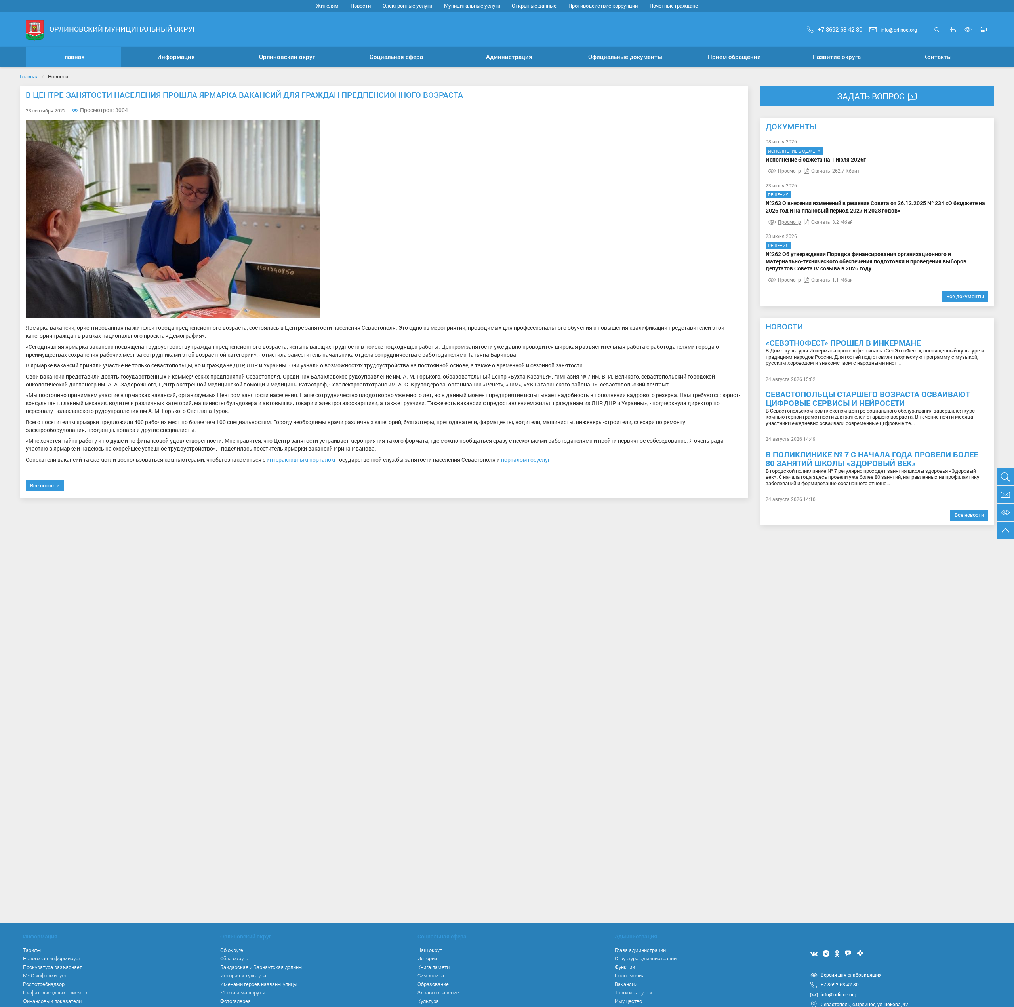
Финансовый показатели (52, 1001)
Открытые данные (534, 5)
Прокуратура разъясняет (52, 967)
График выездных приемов (55, 992)
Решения (778, 195)
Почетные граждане (674, 5)
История (427, 958)
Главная (29, 76)
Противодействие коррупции (603, 5)
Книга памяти (433, 967)
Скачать (820, 171)
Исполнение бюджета (794, 151)
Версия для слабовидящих (851, 974)
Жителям (327, 5)
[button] (176, 57)
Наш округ (429, 950)
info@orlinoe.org (899, 29)
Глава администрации (640, 950)
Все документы (965, 296)
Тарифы (32, 950)
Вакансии (626, 984)
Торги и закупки (633, 992)
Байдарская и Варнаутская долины (261, 967)
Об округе (231, 950)
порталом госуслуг (525, 459)
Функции (625, 967)
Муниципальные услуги (472, 5)
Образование (433, 984)
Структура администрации (646, 958)
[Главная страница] (35, 30)
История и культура (243, 975)
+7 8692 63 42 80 (840, 29)
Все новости (44, 485)
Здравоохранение (438, 992)
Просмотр (789, 171)
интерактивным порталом (301, 459)
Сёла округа (234, 958)
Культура (428, 1001)
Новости (361, 5)
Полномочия (629, 975)
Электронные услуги (407, 5)
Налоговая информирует (52, 958)
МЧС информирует (45, 975)
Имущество (628, 1001)
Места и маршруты (242, 992)
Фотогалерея (235, 1001)
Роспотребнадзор (44, 984)
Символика (430, 975)
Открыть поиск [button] (937, 33)
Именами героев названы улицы (258, 984)
